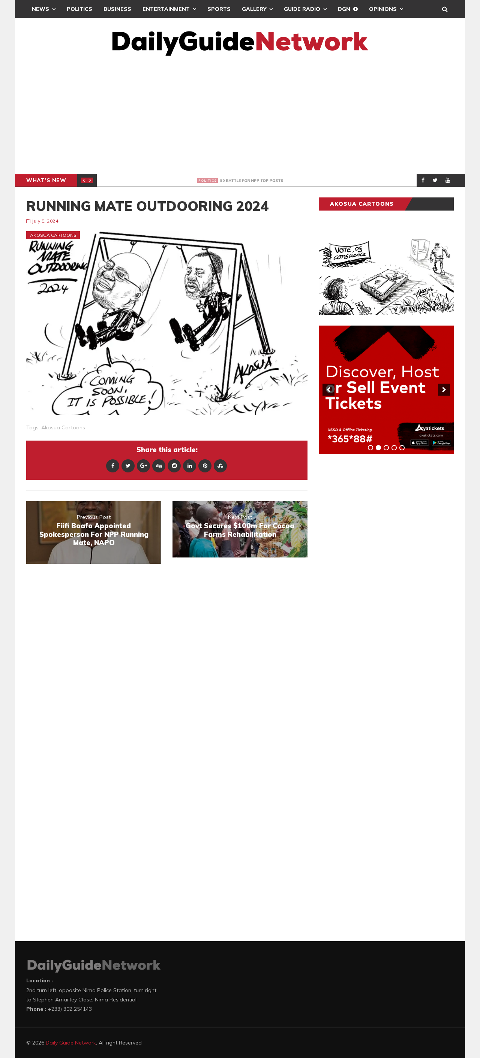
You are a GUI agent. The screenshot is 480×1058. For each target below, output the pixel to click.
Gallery (254, 9)
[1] (370, 447)
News (40, 9)
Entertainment (166, 9)
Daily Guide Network (71, 1042)
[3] (386, 447)
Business (117, 9)
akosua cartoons (63, 427)
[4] (394, 447)
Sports (219, 9)
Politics (79, 9)
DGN (344, 9)
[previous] (328, 390)
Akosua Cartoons (53, 235)
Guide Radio (302, 9)
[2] (378, 447)
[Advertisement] (240, 117)
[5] (402, 447)
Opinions (383, 9)
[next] (444, 390)
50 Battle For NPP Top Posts (178, 180)
